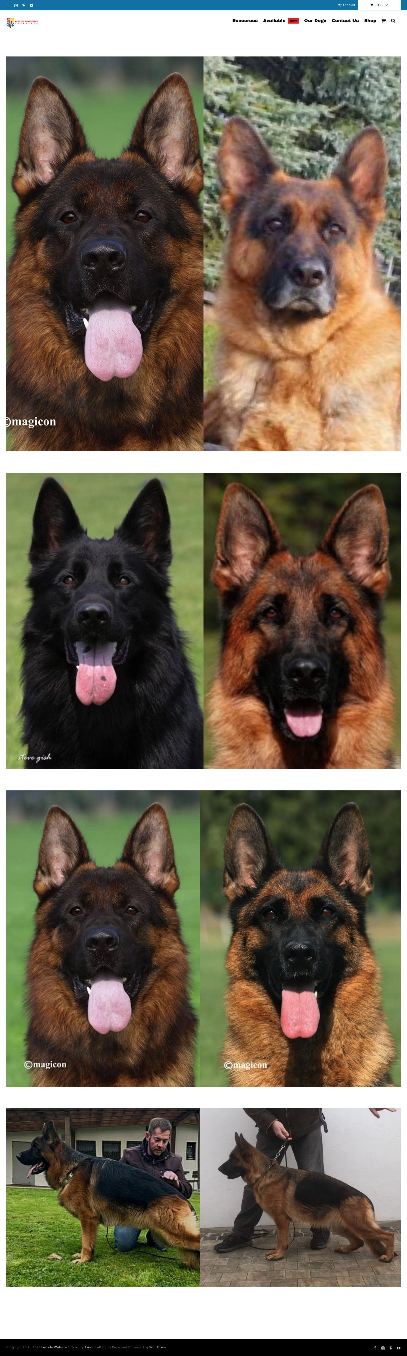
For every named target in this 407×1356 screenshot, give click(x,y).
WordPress (158, 1347)
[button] (393, 20)
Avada (89, 1347)
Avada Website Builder (61, 1347)
